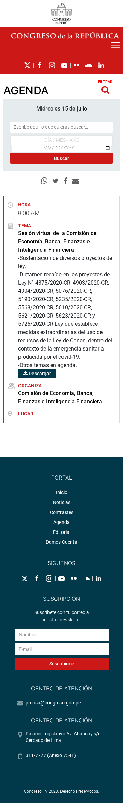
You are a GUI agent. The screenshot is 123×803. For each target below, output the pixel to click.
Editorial (61, 532)
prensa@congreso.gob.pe (53, 703)
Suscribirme (61, 663)
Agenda (61, 522)
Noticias (61, 502)
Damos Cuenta (61, 542)
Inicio (61, 492)
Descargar (39, 373)
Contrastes (61, 512)
